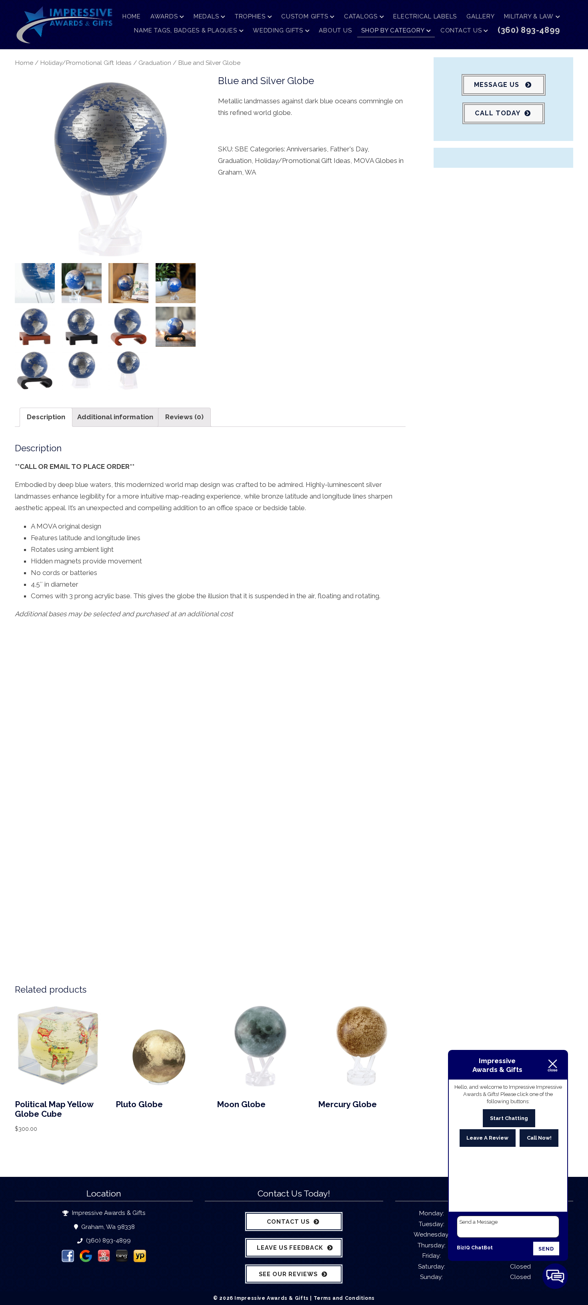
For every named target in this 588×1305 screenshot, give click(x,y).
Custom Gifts (304, 16)
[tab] (46, 417)
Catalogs (361, 16)
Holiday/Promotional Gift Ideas (86, 62)
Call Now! (539, 1138)
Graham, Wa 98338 (107, 1227)
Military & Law (529, 16)
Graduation (154, 62)
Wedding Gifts (278, 30)
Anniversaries (306, 149)
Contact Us (461, 30)
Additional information (115, 417)
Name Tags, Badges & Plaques (185, 30)
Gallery (480, 16)
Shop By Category (392, 30)
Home (131, 16)
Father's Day (349, 149)
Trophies (250, 16)
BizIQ (463, 1248)
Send (546, 1249)
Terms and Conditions (344, 1298)
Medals (206, 16)
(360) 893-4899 (107, 1240)
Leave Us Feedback (290, 1247)
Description (46, 417)
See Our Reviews (288, 1274)
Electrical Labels (425, 16)
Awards (164, 16)
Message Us (497, 84)
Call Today (497, 113)
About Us (335, 30)
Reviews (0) (184, 417)
